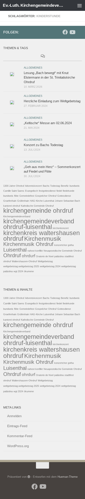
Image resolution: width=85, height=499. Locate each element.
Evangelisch (31, 190)
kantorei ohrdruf (11, 205)
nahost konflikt (35, 250)
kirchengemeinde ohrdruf (38, 210)
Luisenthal (15, 250)
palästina (59, 256)
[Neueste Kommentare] (42, 56)
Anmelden (14, 416)
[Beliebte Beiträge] (16, 56)
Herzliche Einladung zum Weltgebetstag (52, 101)
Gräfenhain (23, 200)
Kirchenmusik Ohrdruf (28, 244)
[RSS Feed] (79, 32)
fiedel (59, 190)
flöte (16, 195)
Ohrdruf (12, 255)
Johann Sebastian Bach (67, 200)
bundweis (75, 185)
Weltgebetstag (45, 261)
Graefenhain (9, 200)
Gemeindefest (26, 195)
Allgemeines (33, 67)
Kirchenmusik (42, 238)
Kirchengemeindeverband (16, 216)
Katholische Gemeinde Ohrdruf (37, 205)
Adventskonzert (33, 185)
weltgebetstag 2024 (50, 266)
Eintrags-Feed (17, 426)
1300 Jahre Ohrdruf (13, 185)
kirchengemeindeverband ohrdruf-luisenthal (38, 223)
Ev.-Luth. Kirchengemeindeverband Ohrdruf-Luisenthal (33, 5)
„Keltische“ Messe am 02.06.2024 (48, 123)
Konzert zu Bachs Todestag (43, 145)
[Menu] (79, 5)
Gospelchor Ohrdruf (45, 195)
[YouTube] (72, 32)
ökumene (29, 271)
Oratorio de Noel (44, 256)
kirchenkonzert (61, 228)
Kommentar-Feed (19, 436)
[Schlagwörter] (69, 56)
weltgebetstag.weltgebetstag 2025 (21, 266)
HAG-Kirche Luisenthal (42, 200)
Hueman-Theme (68, 476)
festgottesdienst (47, 190)
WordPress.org (18, 446)
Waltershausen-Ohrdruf (24, 261)
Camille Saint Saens (13, 190)
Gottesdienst (64, 195)
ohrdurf (28, 256)
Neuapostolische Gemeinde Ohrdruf (63, 250)
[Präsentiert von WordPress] (28, 476)
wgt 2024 (18, 271)
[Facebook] (65, 32)
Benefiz (65, 185)
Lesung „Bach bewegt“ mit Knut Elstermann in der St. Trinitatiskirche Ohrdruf (49, 77)
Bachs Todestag (51, 185)
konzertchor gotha (64, 245)
